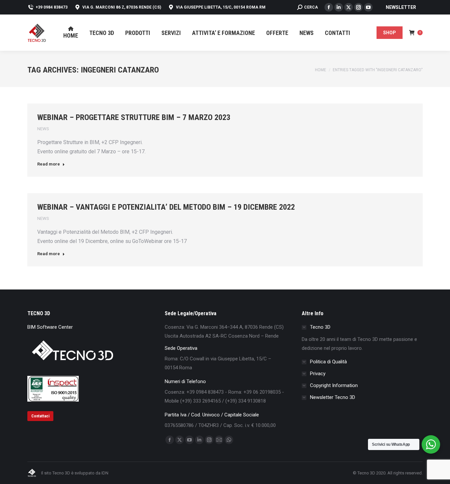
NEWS (43, 128)
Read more (48, 164)
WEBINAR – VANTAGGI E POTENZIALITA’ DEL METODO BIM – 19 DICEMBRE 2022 (166, 207)
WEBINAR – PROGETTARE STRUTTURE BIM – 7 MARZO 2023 (133, 117)
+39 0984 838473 (52, 7)
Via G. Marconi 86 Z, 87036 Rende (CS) (121, 7)
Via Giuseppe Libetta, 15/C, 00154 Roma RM (221, 7)
